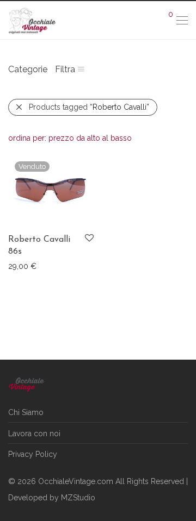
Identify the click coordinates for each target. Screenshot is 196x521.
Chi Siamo (26, 412)
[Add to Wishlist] (88, 238)
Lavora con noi (34, 433)
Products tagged (89, 107)
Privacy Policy (32, 454)
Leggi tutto (22, 265)
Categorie (27, 69)
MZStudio (78, 497)
